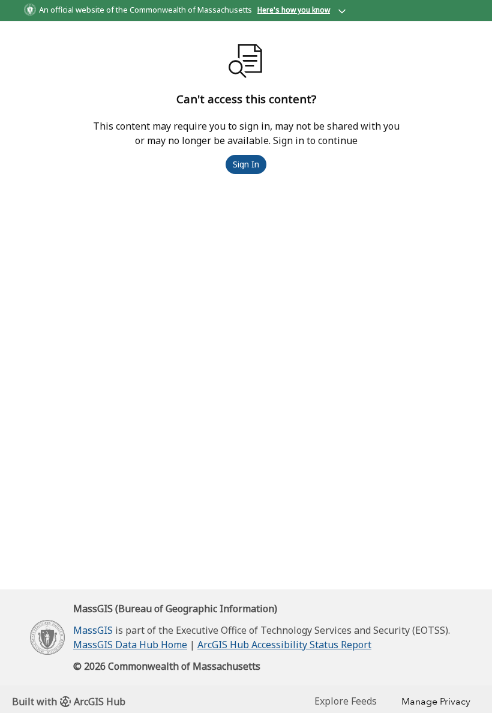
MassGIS (93, 630)
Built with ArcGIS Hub (68, 701)
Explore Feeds (345, 701)
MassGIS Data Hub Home (130, 644)
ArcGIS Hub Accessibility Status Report (284, 644)
